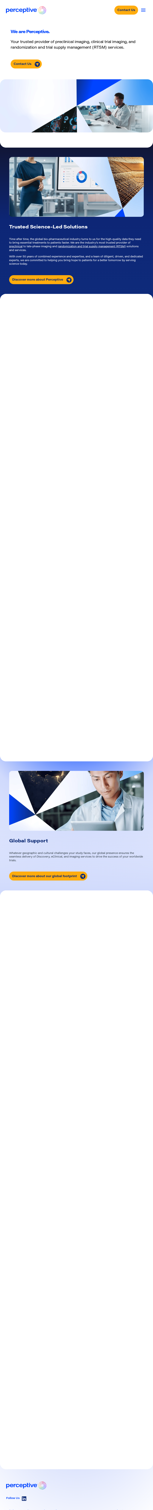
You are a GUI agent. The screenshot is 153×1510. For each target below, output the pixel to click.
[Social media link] (24, 1498)
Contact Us (126, 10)
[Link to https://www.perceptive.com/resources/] (41, 1417)
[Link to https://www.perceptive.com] (26, 10)
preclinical (16, 246)
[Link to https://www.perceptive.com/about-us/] (76, 187)
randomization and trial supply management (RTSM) (92, 246)
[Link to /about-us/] (76, 801)
